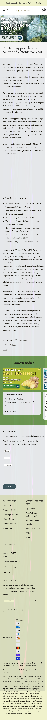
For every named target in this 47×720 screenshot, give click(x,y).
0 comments (23, 340)
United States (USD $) (11, 610)
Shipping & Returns (10, 515)
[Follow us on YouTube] (5, 572)
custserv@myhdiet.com (12, 561)
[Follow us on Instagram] (10, 567)
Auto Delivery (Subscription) (31, 514)
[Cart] (43, 10)
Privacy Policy (8, 444)
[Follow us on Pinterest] (14, 567)
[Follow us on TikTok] (10, 572)
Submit (9, 486)
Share (5, 350)
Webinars (13, 345)
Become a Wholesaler (34, 528)
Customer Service (10, 510)
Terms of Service (24, 444)
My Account (31, 509)
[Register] (35, 600)
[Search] (8, 10)
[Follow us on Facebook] (5, 567)
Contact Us (7, 506)
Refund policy (8, 528)
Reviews (29, 537)
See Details (37, 3)
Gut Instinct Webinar (13, 395)
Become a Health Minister (32, 522)
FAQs (28, 533)
